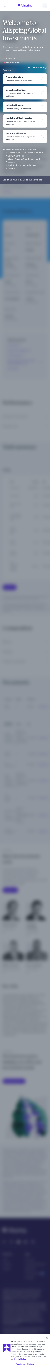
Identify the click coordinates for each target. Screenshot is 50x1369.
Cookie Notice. (20, 1359)
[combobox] (25, 62)
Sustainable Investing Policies (22, 165)
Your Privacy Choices (25, 1364)
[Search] (44, 5)
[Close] (47, 1338)
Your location (9, 58)
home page (37, 179)
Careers (11, 168)
